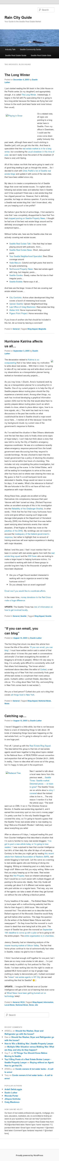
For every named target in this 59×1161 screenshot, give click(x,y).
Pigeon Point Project (18, 313)
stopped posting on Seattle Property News (26, 218)
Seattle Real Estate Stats (41, 55)
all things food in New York (22, 694)
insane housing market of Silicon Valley (22, 945)
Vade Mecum (15, 262)
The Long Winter (17, 74)
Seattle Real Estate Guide (15, 55)
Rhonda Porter (11, 1095)
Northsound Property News (21, 268)
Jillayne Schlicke (12, 1098)
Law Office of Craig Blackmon (22, 306)
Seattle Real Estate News (20, 249)
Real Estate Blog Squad (40, 745)
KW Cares (32, 556)
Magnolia (42, 328)
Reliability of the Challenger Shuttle (27, 508)
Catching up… (15, 715)
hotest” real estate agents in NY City (24, 977)
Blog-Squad (33, 328)
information (48, 1002)
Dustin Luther (36, 638)
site (36, 1004)
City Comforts (15, 297)
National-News (44, 700)
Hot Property (19, 875)
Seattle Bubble (15, 281)
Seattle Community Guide (30, 49)
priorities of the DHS (13, 530)
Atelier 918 (14, 310)
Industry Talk (10, 49)
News (7, 703)
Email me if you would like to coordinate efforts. (25, 590)
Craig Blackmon (12, 1102)
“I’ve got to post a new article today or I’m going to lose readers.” (28, 844)
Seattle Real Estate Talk (20, 243)
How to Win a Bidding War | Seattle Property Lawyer (29, 1043)
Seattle (23, 616)
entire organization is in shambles (39, 935)
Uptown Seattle (16, 303)
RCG (22, 1002)
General (16, 328)
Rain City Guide (18, 17)
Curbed (43, 669)
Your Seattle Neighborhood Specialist (25, 256)
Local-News (10, 1004)
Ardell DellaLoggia (13, 1089)
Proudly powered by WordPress (29, 1155)
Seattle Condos (16, 275)
